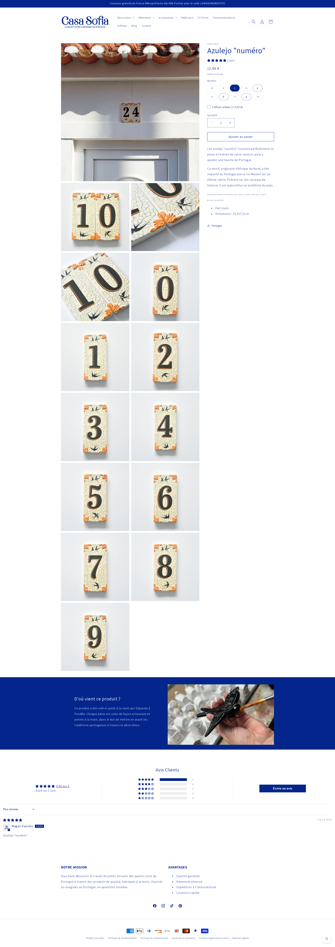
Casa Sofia (99, 938)
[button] (125, 18)
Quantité (212, 115)
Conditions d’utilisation (183, 938)
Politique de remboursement (122, 938)
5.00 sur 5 (62, 786)
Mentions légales (240, 938)
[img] (12, 820)
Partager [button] (217, 225)
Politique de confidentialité (154, 938)
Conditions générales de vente (214, 938)
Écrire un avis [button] (282, 788)
